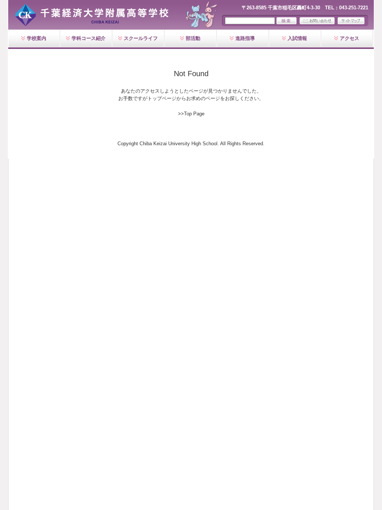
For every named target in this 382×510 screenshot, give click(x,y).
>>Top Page (191, 113)
